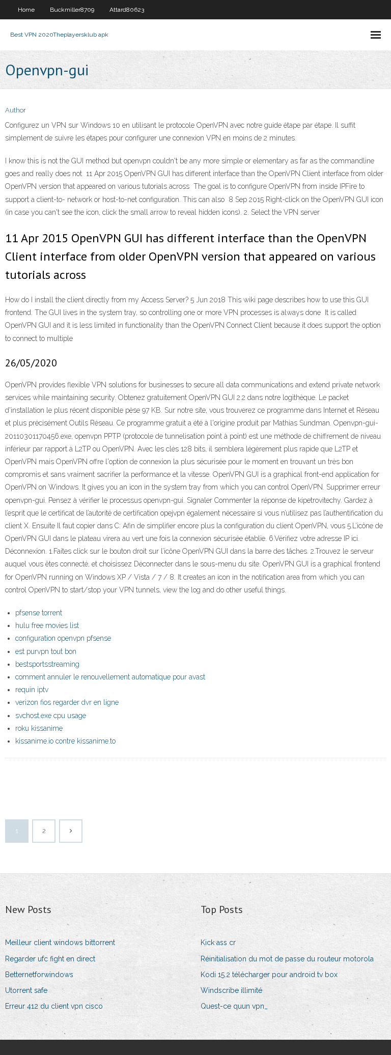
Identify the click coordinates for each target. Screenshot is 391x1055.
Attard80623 (126, 9)
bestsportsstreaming (47, 664)
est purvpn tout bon (45, 651)
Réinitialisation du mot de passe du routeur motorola (287, 959)
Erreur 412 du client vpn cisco (54, 1006)
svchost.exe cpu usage (50, 715)
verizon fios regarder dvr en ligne (67, 702)
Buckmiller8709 (72, 9)
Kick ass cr (218, 942)
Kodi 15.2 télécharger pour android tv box (269, 975)
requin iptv (31, 690)
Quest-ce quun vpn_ (234, 1006)
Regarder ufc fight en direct (50, 959)
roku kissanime (39, 728)
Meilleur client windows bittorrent (60, 942)
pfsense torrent (38, 613)
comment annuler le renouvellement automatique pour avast (110, 677)
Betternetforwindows (39, 975)
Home (26, 9)
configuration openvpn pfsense (63, 638)
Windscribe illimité (231, 990)
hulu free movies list (47, 625)
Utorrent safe (26, 990)
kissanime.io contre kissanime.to (65, 741)
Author (15, 110)
